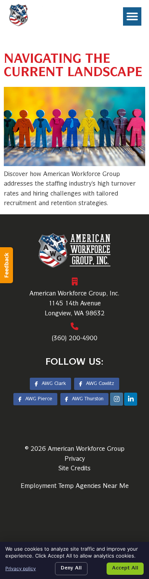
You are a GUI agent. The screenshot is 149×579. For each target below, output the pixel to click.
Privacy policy (20, 568)
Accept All (125, 568)
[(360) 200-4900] (74, 326)
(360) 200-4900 (74, 339)
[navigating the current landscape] (74, 164)
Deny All (71, 568)
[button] (132, 16)
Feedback (6, 265)
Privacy (75, 459)
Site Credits (74, 469)
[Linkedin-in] (130, 399)
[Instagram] (116, 399)
